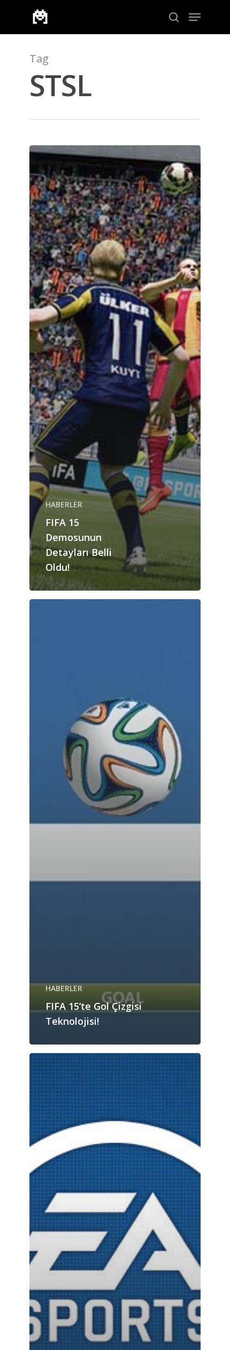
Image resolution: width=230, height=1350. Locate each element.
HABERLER (63, 504)
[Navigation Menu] (195, 17)
